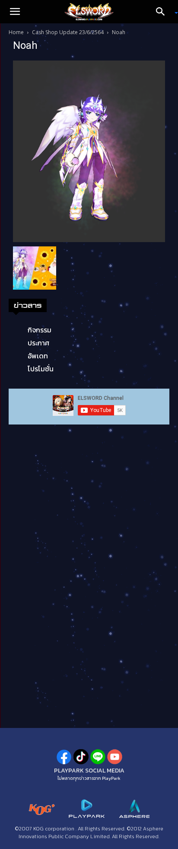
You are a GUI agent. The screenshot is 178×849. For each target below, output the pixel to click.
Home (16, 32)
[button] (15, 11)
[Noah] (89, 150)
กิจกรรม (39, 330)
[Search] (163, 11)
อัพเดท (38, 356)
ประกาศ (38, 343)
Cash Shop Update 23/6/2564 (68, 32)
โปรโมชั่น (41, 369)
